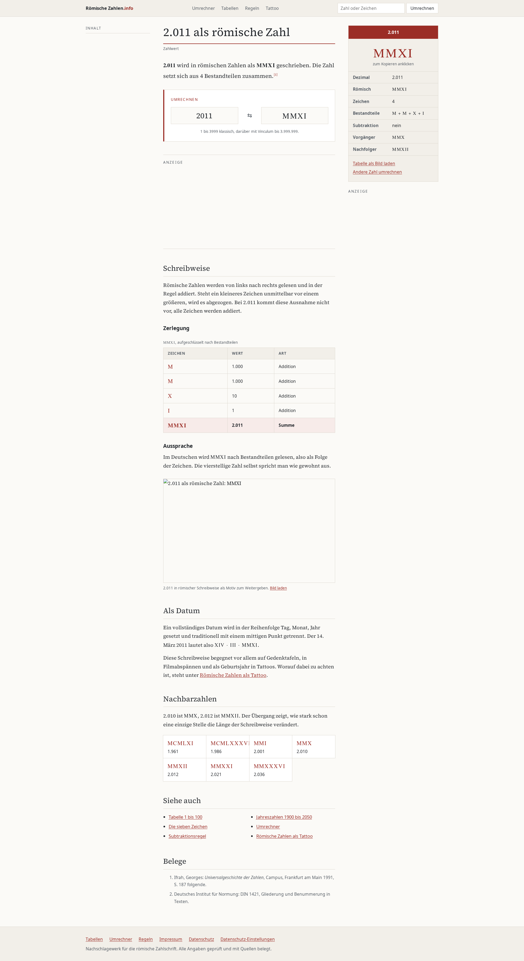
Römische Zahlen (109, 8)
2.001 (260, 746)
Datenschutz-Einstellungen (248, 939)
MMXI (393, 52)
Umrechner (203, 8)
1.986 (230, 746)
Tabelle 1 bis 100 (185, 817)
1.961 (181, 746)
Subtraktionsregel (187, 836)
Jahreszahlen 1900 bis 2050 (284, 817)
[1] (276, 74)
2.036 (269, 769)
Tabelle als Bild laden (374, 163)
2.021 (222, 769)
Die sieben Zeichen (188, 826)
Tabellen (230, 8)
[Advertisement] (249, 206)
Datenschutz (201, 939)
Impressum (170, 939)
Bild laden (278, 588)
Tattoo (272, 8)
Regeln (252, 8)
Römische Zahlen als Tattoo (233, 675)
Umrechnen (422, 8)
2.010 (304, 746)
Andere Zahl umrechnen (377, 172)
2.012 (178, 769)
